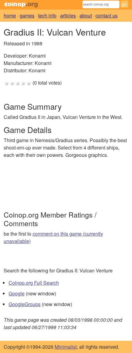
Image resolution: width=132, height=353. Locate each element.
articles (68, 15)
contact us (106, 15)
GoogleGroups (25, 304)
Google (17, 293)
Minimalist (66, 346)
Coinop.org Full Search (34, 282)
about (86, 15)
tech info (47, 15)
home (10, 15)
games (27, 15)
